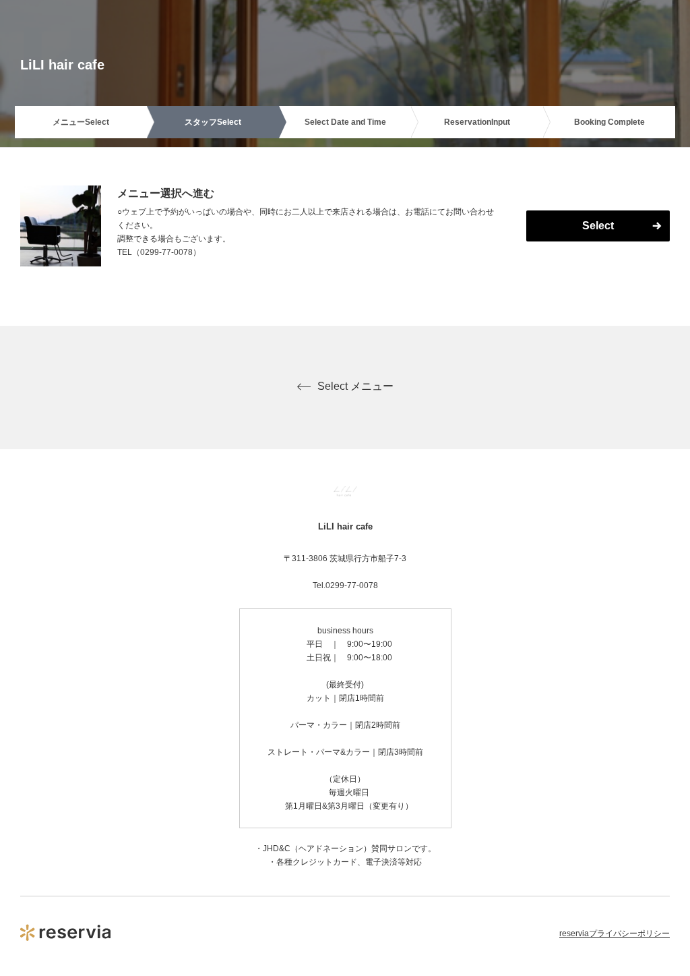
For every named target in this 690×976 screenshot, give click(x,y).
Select (598, 225)
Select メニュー (355, 386)
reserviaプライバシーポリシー (614, 933)
